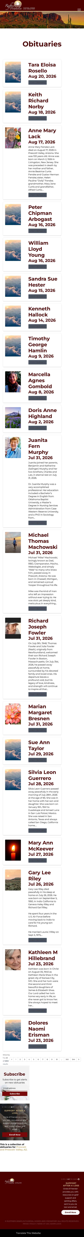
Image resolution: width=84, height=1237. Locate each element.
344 (73, 1059)
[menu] (79, 10)
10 (57, 1059)
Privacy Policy (29, 1224)
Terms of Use (43, 1224)
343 (67, 1059)
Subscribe (15, 1094)
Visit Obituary (37, 82)
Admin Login (55, 1224)
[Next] (79, 1059)
